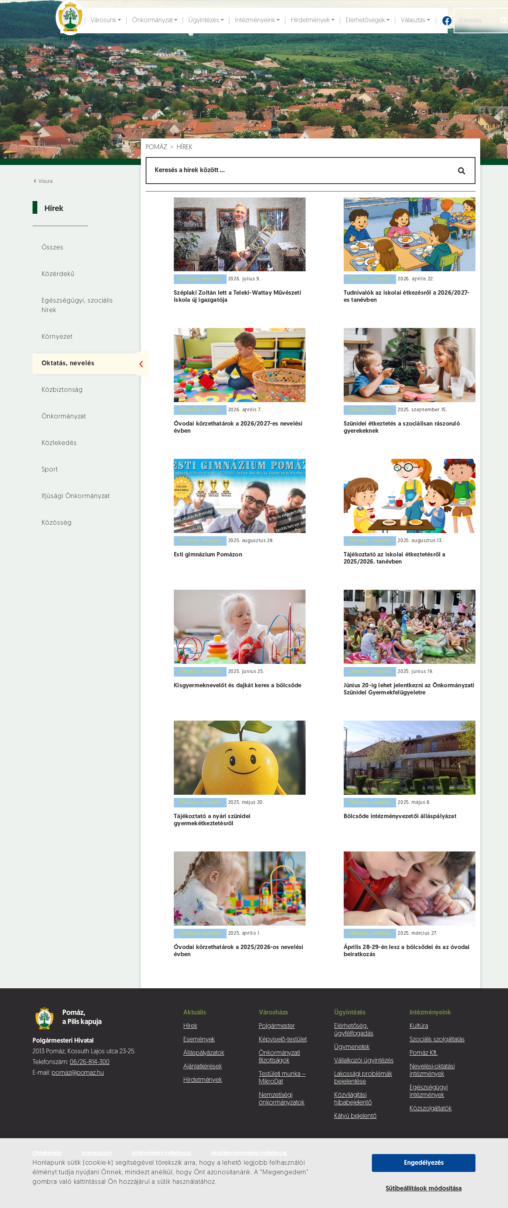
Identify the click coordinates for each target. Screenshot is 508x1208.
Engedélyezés (424, 1163)
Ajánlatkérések (202, 1067)
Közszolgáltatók (431, 1109)
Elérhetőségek (365, 20)
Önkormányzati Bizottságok (279, 1057)
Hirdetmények (310, 20)
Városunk (103, 20)
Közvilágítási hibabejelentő (353, 1099)
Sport (50, 470)
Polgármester (277, 1026)
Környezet (57, 337)
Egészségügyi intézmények (429, 1092)
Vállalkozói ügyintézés (363, 1061)
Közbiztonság (62, 390)
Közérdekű (58, 274)
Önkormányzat (152, 20)
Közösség (57, 523)
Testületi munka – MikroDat (282, 1078)
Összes (53, 248)
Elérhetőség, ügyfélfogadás (353, 1030)
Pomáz (156, 147)
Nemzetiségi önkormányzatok (281, 1099)
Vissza (44, 181)
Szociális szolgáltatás (437, 1040)
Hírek (184, 147)
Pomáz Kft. (423, 1053)
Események (199, 1040)
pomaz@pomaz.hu (78, 1073)
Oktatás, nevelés (68, 363)
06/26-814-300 (90, 1062)
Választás (413, 20)
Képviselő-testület (283, 1040)
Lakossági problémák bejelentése (363, 1078)
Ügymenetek (351, 1047)
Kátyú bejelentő (355, 1116)
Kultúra (419, 1026)
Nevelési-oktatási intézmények (432, 1071)
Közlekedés (59, 443)
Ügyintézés (204, 20)
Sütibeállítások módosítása (424, 1189)
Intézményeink (255, 20)
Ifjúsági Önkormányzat (76, 496)
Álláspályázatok (203, 1053)
